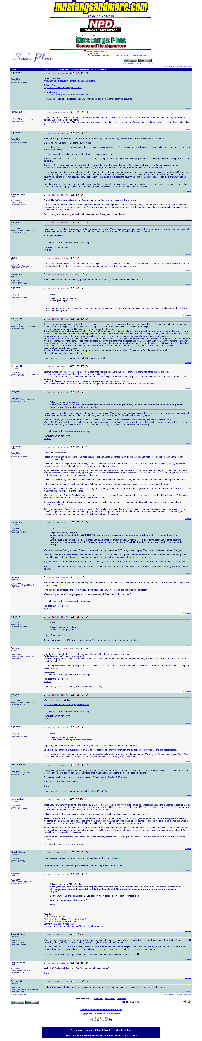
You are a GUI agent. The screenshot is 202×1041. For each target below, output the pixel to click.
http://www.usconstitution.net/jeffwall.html (63, 87)
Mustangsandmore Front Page (107, 1009)
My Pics (47, 250)
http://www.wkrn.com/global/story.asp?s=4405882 (66, 704)
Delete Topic (121, 999)
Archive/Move (110, 999)
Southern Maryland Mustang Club (59, 924)
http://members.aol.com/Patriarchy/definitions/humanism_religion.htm (75, 374)
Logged (188, 108)
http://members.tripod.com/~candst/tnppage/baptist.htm (69, 81)
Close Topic (98, 999)
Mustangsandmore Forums (97, 51)
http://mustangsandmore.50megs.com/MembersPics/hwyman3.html (75, 926)
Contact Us (85, 1009)
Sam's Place (93, 53)
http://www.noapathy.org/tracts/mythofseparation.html (68, 94)
